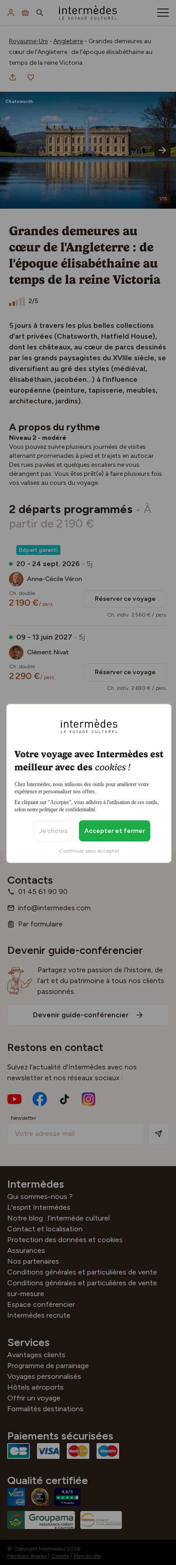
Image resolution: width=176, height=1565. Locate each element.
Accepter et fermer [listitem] (114, 831)
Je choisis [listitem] (53, 831)
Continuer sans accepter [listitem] (89, 851)
